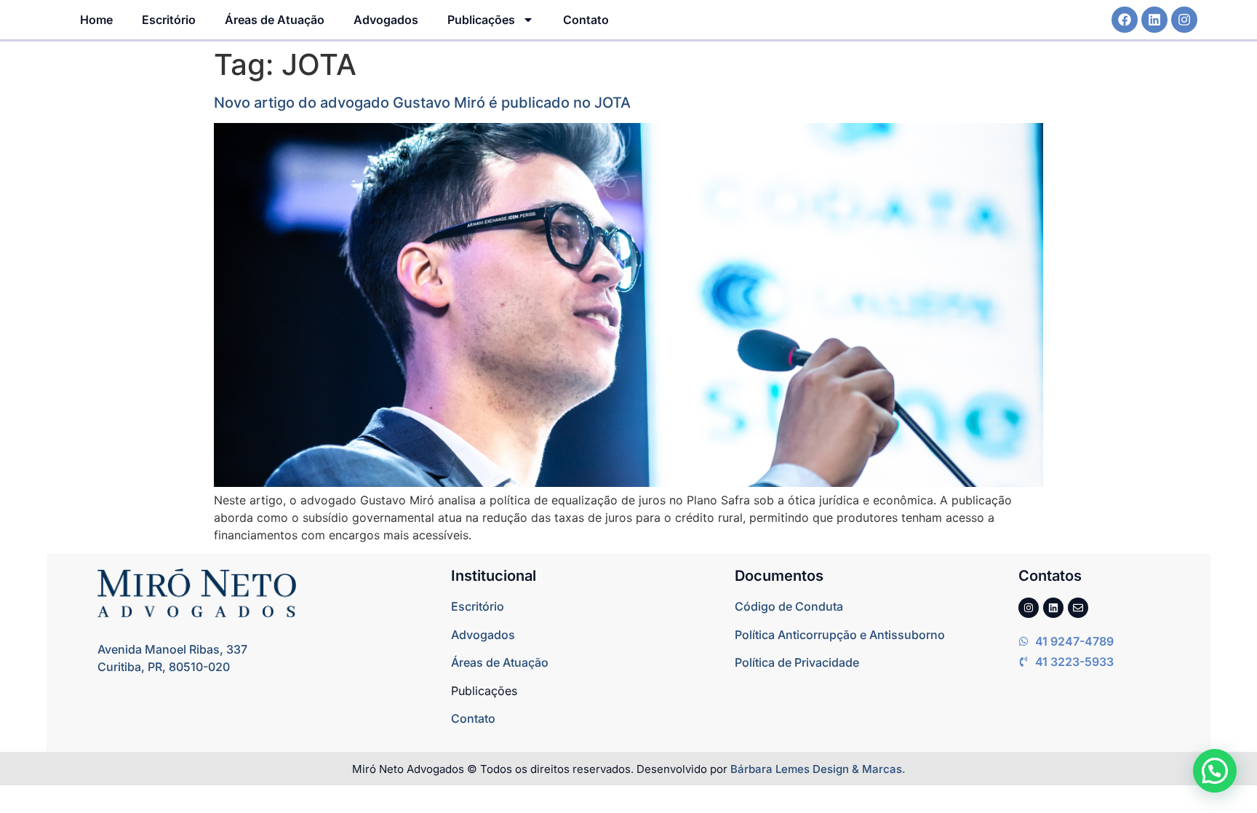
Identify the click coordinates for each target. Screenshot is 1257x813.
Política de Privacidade (797, 662)
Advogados (386, 19)
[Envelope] (1078, 608)
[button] (1215, 771)
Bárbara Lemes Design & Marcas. (818, 769)
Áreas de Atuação (274, 19)
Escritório (169, 19)
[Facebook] (1125, 20)
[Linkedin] (1154, 20)
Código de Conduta (789, 606)
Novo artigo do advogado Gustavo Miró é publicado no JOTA (422, 102)
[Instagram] (1184, 20)
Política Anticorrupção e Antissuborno (840, 634)
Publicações (481, 19)
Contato (586, 19)
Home (96, 19)
